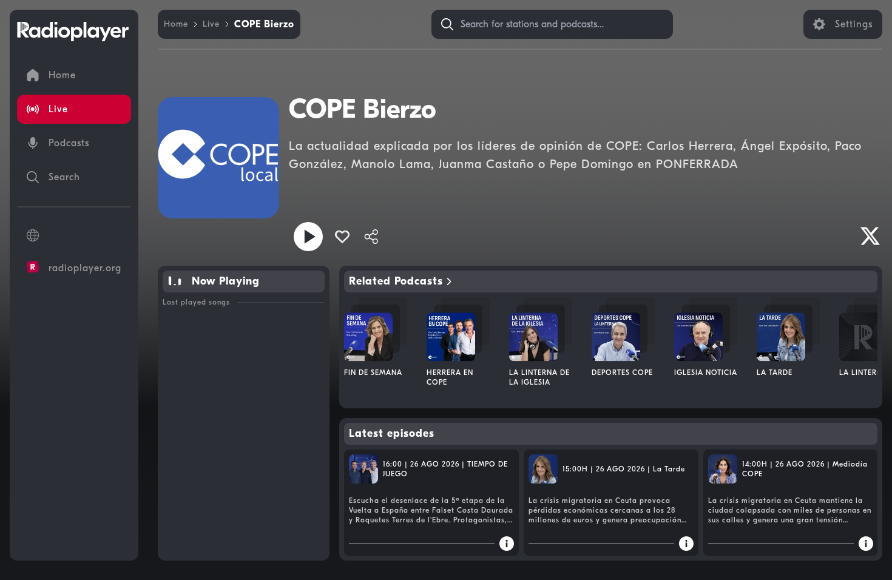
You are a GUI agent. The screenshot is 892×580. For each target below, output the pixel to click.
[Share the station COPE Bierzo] (371, 236)
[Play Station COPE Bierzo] (308, 236)
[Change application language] (74, 235)
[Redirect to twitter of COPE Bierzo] (870, 236)
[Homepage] (73, 31)
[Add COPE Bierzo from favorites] (342, 236)
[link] (176, 24)
